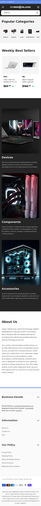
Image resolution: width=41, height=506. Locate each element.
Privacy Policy (6, 452)
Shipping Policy (7, 456)
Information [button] (9, 420)
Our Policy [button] (8, 444)
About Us (5, 428)
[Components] (20, 195)
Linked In (19, 410)
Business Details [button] (12, 396)
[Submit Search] (37, 12)
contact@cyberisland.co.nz (23, 406)
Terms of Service (8, 463)
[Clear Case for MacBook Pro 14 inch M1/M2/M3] (11, 65)
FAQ (3, 435)
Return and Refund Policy (11, 459)
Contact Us (6, 431)
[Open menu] (5, 7)
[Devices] (20, 131)
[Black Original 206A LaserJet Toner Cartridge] (30, 65)
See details (29, 408)
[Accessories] (20, 262)
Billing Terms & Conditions (11, 466)
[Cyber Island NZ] (20, 7)
